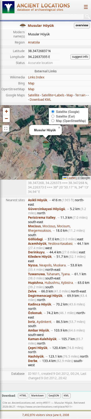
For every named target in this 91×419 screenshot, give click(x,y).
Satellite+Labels (53, 95)
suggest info (80, 57)
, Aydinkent (39, 322)
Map (31, 83)
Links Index (36, 77)
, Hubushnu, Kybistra (50, 283)
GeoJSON (54, 395)
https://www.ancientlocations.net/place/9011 (44, 406)
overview (82, 25)
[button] (45, 142)
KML (66, 395)
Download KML (40, 99)
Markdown (37, 395)
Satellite (33, 95)
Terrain (80, 95)
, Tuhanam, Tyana (49, 274)
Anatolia (34, 42)
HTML (23, 395)
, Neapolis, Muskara (47, 265)
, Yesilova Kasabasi (50, 243)
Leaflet (71, 178)
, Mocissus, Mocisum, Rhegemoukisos (49, 228)
